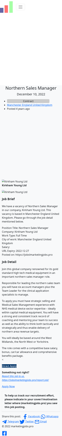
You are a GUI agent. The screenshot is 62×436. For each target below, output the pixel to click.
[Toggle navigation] (20, 7)
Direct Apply (9, 366)
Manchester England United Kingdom (29, 105)
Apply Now (8, 386)
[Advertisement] (31, 144)
